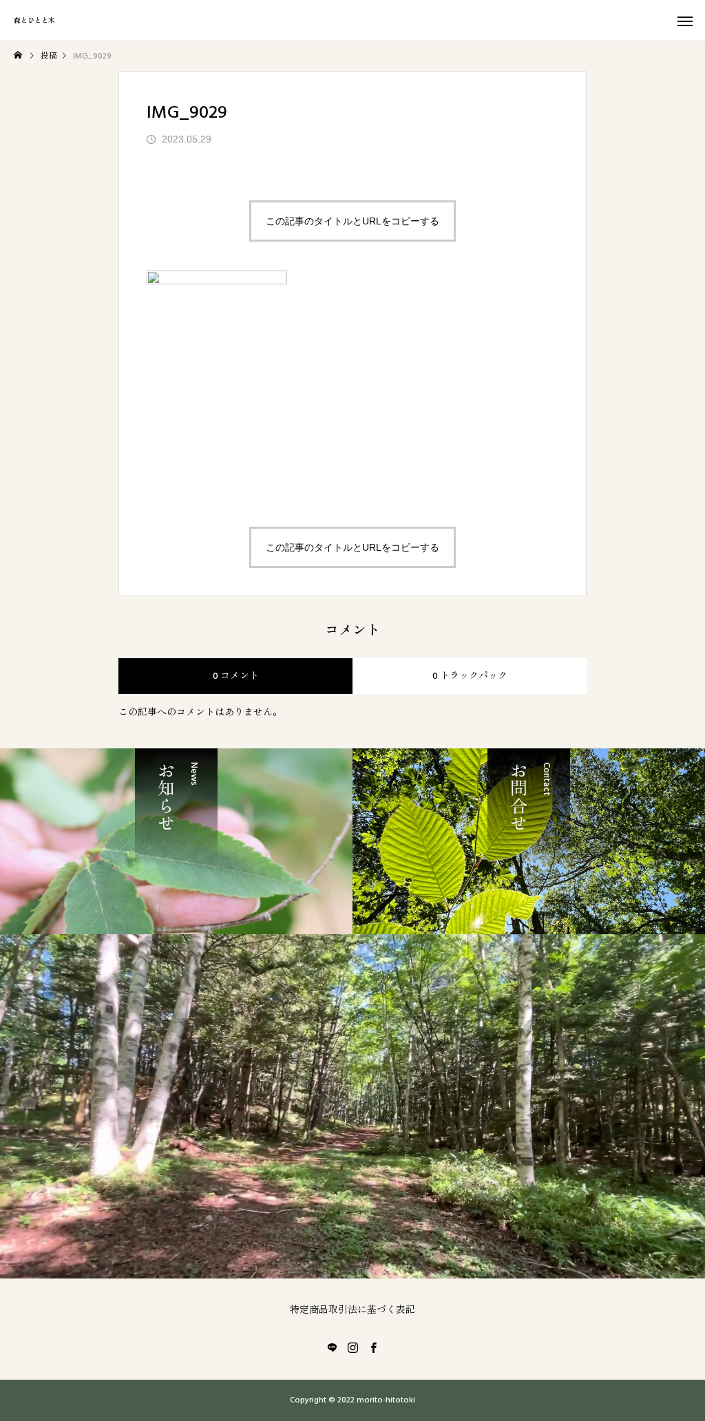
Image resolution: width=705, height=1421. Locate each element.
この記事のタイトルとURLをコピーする (352, 221)
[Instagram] (352, 1347)
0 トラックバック (469, 676)
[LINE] (332, 1347)
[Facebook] (373, 1347)
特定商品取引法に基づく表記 (352, 1310)
